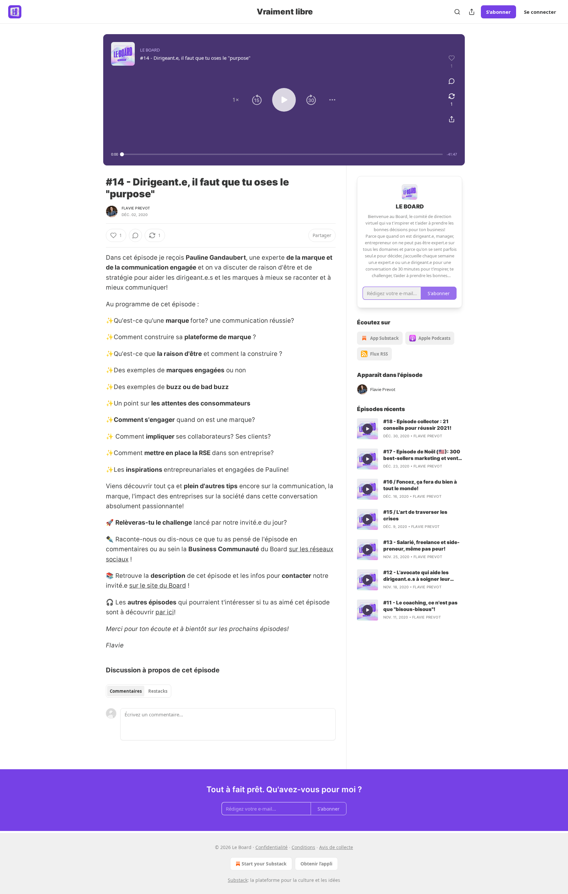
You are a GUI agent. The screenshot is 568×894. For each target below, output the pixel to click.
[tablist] (138, 691)
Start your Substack (264, 864)
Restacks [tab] (157, 691)
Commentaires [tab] (126, 691)
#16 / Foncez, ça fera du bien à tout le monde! (420, 485)
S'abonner (498, 12)
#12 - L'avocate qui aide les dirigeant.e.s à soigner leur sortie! (416, 575)
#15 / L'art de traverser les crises (415, 515)
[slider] (282, 154)
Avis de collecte (336, 847)
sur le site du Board (157, 585)
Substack (238, 880)
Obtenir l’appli (316, 864)
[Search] (457, 11)
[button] (236, 100)
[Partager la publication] (471, 11)
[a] (367, 429)
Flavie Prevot (136, 208)
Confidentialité (271, 847)
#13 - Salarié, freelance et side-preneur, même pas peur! (421, 545)
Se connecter (540, 12)
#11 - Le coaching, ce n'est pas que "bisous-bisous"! (420, 606)
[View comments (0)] (451, 81)
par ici (164, 612)
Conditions (303, 847)
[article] (409, 429)
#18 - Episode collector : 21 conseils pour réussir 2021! (417, 424)
